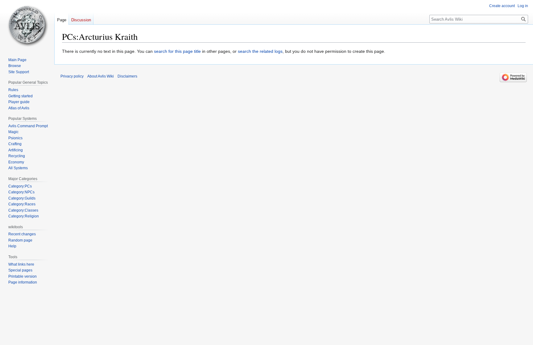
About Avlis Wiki (100, 76)
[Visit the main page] (27, 24)
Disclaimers (127, 76)
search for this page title (177, 51)
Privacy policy (72, 76)
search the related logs (260, 51)
